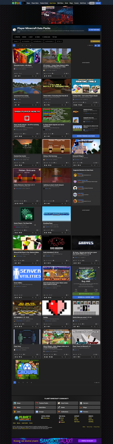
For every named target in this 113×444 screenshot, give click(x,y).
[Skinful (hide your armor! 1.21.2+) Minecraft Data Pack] (86, 308)
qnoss (75, 349)
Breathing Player (48, 223)
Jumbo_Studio (18, 188)
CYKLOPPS (80, 193)
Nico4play (47, 287)
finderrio (76, 320)
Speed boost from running (21, 96)
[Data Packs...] (24, 3)
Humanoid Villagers (78, 156)
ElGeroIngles (76, 159)
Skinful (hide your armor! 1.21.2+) (82, 317)
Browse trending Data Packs (86, 136)
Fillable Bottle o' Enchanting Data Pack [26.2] (55, 96)
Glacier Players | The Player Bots (23, 223)
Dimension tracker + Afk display (23, 65)
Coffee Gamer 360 (82, 180)
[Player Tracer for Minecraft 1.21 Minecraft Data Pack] (86, 337)
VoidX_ (46, 129)
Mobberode (18, 227)
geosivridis (80, 187)
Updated (17, 37)
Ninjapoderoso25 (88, 129)
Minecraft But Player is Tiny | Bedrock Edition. (26, 252)
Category (16, 41)
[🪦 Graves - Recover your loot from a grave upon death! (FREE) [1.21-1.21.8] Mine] (86, 243)
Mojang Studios (25, 428)
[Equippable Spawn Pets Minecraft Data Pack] (77, 120)
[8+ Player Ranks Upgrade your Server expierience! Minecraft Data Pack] (56, 115)
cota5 (17, 99)
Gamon (46, 188)
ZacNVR (17, 286)
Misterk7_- (80, 174)
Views (38, 37)
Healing (45, 317)
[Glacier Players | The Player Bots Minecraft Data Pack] (27, 214)
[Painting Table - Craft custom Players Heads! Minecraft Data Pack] (86, 86)
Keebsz (17, 349)
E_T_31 (46, 70)
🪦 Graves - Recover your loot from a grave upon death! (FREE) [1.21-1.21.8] (85, 253)
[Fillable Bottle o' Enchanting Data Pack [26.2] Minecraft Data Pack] (56, 86)
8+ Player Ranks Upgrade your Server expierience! (53, 125)
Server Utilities (18, 283)
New (25, 37)
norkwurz (47, 159)
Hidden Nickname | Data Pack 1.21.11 (24, 185)
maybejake (80, 200)
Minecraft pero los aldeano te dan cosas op (90, 126)
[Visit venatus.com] (107, 21)
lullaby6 (76, 257)
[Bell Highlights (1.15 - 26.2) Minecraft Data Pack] (27, 308)
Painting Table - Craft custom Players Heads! (85, 96)
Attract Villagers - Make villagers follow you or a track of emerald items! (56, 347)
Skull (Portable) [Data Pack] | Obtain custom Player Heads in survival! (55, 283)
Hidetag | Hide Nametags (50, 156)
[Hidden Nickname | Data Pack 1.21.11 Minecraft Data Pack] (27, 175)
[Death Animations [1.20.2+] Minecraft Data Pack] (56, 243)
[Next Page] (30, 45)
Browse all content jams (86, 297)
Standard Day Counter (20, 156)
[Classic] (98, 45)
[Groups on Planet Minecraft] (27, 369)
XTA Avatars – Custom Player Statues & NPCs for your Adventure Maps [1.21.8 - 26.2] (56, 66)
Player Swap (17, 346)
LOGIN (92, 3)
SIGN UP (98, 3)
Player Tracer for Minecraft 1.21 (82, 346)
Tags (55, 37)
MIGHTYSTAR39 (19, 256)
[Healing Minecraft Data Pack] (56, 308)
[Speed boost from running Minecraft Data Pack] (27, 86)
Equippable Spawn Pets (88, 117)
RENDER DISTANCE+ (88, 109)
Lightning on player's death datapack (53, 185)
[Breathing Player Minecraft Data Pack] (56, 214)
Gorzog (17, 129)
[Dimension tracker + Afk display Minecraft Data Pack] (27, 56)
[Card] (95, 45)
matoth (46, 99)
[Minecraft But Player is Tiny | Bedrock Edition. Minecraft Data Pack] (27, 243)
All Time (58, 41)
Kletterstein (87, 113)
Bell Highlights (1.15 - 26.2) (21, 317)
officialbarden (47, 256)
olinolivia (47, 320)
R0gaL (17, 68)
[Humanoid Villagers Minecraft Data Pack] (86, 147)
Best (31, 37)
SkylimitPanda (87, 121)
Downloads (47, 37)
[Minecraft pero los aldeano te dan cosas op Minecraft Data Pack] (77, 129)
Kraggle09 (47, 226)
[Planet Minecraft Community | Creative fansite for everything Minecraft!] (23, 418)
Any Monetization (49, 41)
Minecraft (15, 428)
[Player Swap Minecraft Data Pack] (27, 337)
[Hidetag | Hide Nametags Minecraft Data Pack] (56, 147)
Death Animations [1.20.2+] (50, 252)
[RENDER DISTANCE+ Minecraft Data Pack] (77, 112)
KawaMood (76, 99)
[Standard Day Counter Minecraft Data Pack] (27, 147)
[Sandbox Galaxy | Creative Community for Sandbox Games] (56, 441)
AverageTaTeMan (19, 320)
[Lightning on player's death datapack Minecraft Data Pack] (56, 175)
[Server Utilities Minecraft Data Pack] (27, 273)
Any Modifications (37, 41)
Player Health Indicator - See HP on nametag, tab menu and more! (26, 125)
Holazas (17, 159)
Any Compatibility (25, 41)
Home (15, 0)
